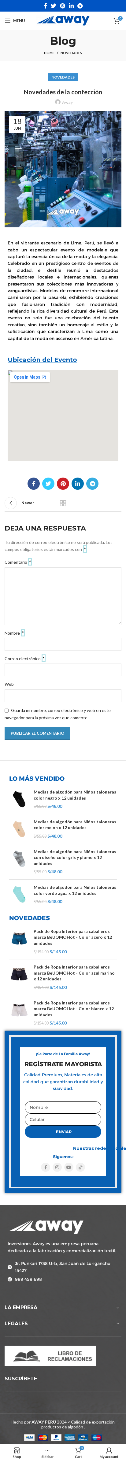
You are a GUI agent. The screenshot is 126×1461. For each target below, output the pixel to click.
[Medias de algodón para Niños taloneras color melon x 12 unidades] (19, 829)
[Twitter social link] (53, 5)
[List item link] (63, 1267)
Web (9, 684)
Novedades (71, 53)
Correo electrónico (25, 658)
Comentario (18, 562)
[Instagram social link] (57, 1167)
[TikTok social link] (80, 1167)
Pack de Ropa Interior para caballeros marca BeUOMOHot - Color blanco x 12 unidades (74, 1008)
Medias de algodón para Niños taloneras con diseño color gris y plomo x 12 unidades (75, 857)
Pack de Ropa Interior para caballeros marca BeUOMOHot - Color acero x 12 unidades (73, 937)
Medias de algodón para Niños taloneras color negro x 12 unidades (75, 795)
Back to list (63, 503)
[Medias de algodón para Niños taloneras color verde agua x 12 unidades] (19, 894)
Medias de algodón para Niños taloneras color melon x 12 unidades (75, 824)
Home (49, 53)
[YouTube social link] (68, 1167)
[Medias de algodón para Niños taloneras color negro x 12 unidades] (19, 799)
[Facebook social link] (45, 5)
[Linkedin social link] (71, 5)
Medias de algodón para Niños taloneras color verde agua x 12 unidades (75, 890)
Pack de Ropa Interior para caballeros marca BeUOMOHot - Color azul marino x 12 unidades (74, 972)
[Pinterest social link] (62, 5)
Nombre (14, 633)
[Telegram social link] (80, 5)
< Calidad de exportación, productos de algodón (78, 1424)
